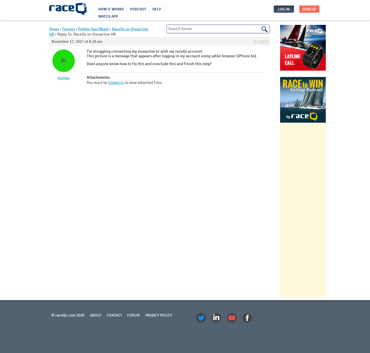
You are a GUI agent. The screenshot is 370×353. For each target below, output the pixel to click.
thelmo (64, 78)
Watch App (108, 16)
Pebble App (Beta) (93, 29)
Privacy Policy (158, 315)
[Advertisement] (303, 210)
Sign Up (309, 9)
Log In (284, 9)
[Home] (68, 10)
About (95, 315)
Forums (68, 29)
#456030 (261, 41)
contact (114, 315)
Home (54, 29)
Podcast (138, 9)
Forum (133, 315)
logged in (116, 82)
